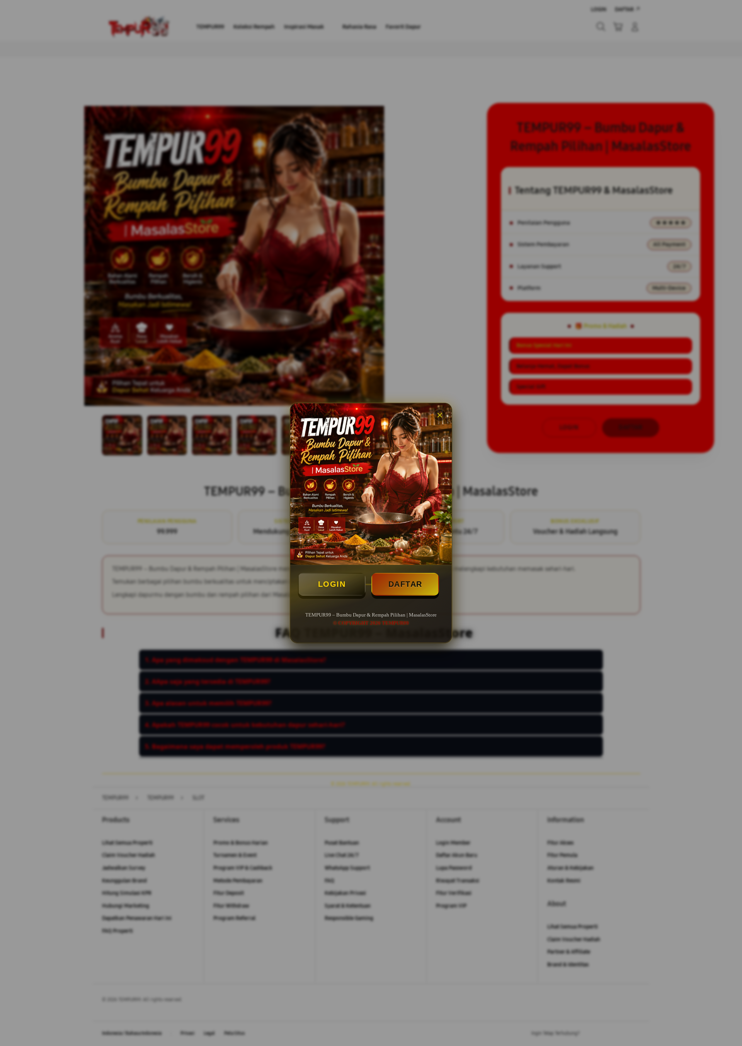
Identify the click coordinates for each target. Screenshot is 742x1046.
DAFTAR (405, 584)
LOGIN (332, 584)
